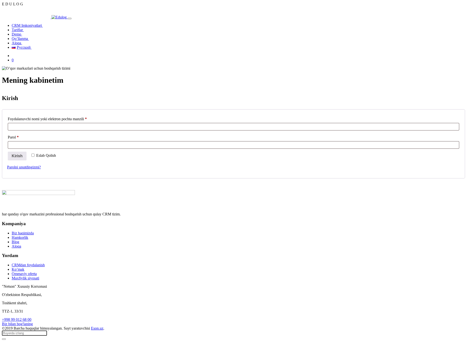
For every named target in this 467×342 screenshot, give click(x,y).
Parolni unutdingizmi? (24, 167)
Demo (17, 34)
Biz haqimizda (23, 233)
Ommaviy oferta (24, 274)
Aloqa (17, 43)
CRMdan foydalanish (28, 265)
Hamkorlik (20, 237)
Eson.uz (97, 328)
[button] (13, 60)
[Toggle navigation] (70, 18)
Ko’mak (18, 269)
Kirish (17, 156)
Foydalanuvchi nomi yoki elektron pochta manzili (54, 119)
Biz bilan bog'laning (17, 324)
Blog (15, 242)
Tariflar (18, 30)
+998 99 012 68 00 (16, 319)
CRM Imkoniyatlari (27, 25)
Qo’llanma (20, 39)
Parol (20, 137)
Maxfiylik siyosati (25, 278)
